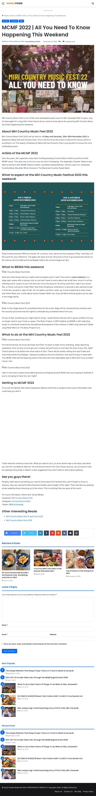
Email (5, 634)
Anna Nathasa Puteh (32, 41)
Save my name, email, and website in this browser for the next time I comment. (35, 644)
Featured (14, 21)
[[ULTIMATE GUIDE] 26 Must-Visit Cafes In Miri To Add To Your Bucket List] (9, 700)
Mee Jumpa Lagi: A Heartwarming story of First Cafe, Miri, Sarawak (48, 708)
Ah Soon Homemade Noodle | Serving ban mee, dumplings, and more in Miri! (15, 575)
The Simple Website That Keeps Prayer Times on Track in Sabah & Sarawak (40, 670)
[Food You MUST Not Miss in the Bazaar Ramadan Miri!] (48, 558)
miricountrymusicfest (21, 501)
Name (5, 625)
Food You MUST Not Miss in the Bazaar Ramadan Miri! (48, 569)
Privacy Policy (88, 791)
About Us (58, 791)
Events (12, 16)
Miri (21, 21)
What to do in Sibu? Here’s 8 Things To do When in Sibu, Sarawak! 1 (47, 684)
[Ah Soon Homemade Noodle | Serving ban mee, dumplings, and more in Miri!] (16, 560)
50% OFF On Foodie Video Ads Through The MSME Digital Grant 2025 (37, 677)
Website (53, 634)
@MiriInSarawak (16, 504)
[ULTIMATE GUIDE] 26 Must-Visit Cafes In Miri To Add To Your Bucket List (50, 696)
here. (38, 328)
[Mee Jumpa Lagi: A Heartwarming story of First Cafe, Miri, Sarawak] (9, 712)
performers (32, 161)
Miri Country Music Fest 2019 (19, 520)
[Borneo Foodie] (18, 3)
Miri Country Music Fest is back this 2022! (24, 516)
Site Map (77, 791)
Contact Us (68, 791)
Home (5, 16)
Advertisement (48, 10)
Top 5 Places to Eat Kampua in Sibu (80, 572)
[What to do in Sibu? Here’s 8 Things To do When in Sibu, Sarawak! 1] (9, 688)
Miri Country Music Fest (22, 498)
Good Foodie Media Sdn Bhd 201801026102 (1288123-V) (26, 787)
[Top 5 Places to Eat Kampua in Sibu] (80, 559)
